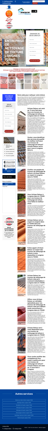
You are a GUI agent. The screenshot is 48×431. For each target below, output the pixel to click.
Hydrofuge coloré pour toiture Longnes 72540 (24, 415)
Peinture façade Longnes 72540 (24, 417)
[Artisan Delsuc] (24, 11)
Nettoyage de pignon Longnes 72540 (24, 407)
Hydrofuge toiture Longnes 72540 (24, 402)
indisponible (8, 1)
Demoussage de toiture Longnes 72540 (24, 412)
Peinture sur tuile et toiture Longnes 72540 (24, 400)
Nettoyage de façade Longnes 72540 (24, 410)
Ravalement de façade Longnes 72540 (24, 405)
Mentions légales (42, 427)
